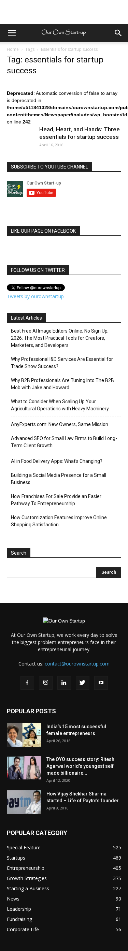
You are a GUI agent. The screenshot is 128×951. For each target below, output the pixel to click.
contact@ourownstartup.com (77, 663)
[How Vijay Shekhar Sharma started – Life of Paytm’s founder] (24, 802)
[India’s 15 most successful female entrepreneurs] (24, 735)
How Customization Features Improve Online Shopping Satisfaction (59, 521)
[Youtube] (101, 683)
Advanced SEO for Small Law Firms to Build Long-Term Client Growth (64, 442)
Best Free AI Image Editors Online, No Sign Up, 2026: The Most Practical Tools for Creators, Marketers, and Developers (60, 338)
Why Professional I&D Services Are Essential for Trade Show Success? (62, 362)
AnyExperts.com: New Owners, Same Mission (59, 424)
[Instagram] (46, 683)
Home (13, 49)
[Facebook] (27, 683)
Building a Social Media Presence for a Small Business (58, 478)
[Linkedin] (64, 683)
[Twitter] (82, 683)
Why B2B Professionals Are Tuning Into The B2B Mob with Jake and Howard (62, 384)
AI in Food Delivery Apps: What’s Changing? (56, 461)
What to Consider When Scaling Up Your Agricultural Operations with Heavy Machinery (60, 405)
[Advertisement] (64, 11)
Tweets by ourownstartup (35, 296)
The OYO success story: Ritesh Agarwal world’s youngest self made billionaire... (80, 766)
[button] (118, 33)
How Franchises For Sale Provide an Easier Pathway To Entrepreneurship (56, 500)
